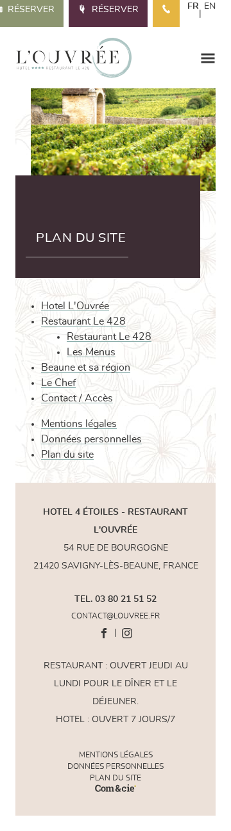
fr (193, 6)
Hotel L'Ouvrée (75, 306)
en (210, 6)
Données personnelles (91, 439)
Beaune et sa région (85, 367)
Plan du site (67, 454)
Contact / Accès (77, 398)
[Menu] (208, 57)
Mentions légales (79, 424)
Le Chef (58, 383)
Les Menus (91, 352)
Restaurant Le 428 (83, 321)
